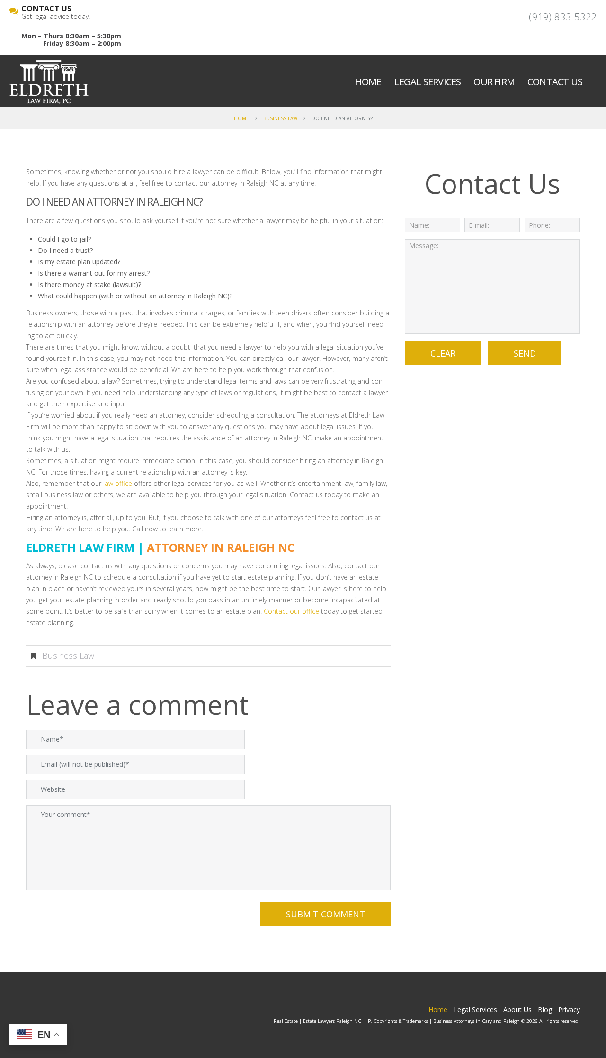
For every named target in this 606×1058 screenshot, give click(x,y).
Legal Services (427, 81)
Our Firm (494, 81)
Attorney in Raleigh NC (220, 547)
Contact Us (554, 81)
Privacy (569, 1009)
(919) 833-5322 (563, 16)
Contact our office (291, 611)
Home (368, 81)
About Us (517, 1009)
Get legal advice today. (55, 13)
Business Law (280, 118)
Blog (545, 1009)
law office (117, 483)
